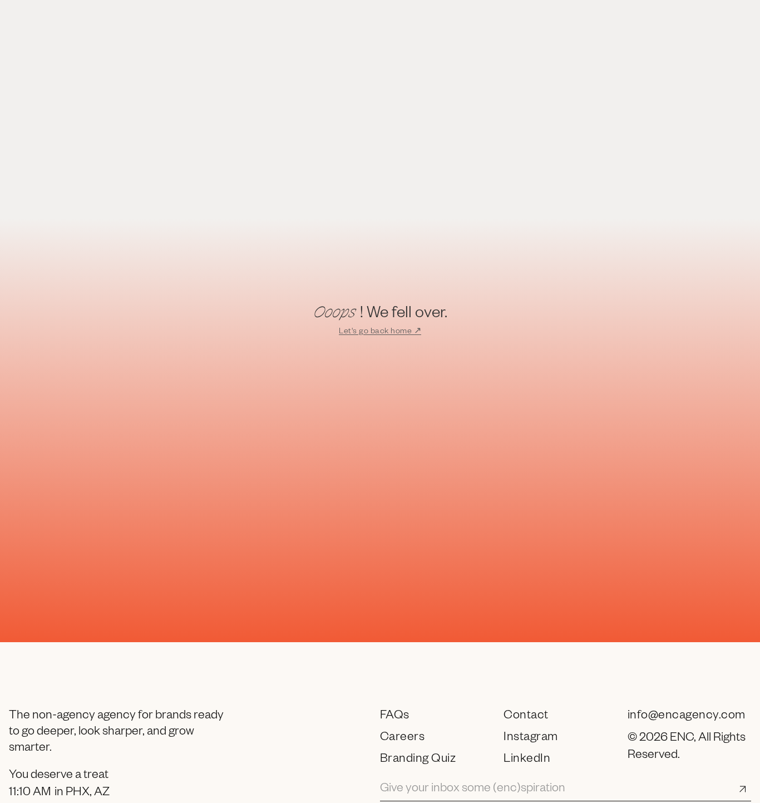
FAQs (394, 716)
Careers (402, 738)
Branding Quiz (418, 760)
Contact (526, 716)
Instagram (531, 738)
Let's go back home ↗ (380, 332)
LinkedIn (527, 760)
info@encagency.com (687, 716)
